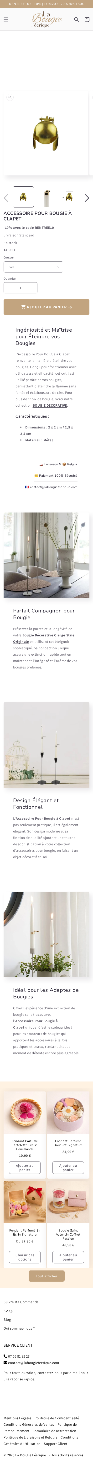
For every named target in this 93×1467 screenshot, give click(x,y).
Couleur (9, 257)
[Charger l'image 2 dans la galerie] (46, 197)
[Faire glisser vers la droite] (87, 198)
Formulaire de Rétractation (54, 1431)
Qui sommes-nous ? (19, 1328)
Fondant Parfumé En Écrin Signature (24, 1233)
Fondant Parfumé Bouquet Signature (68, 1143)
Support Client (55, 1443)
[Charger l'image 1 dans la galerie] (23, 197)
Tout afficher (46, 1276)
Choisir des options (25, 1257)
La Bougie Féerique (30, 1455)
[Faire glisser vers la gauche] (6, 198)
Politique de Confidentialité (57, 1418)
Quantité (10, 279)
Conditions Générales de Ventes (29, 1424)
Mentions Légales (17, 1418)
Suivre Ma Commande (21, 1302)
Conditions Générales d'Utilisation (41, 1440)
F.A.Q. (8, 1310)
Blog (7, 1319)
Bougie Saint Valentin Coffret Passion (68, 1235)
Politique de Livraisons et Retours (30, 1437)
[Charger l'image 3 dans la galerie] (69, 197)
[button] (6, 19)
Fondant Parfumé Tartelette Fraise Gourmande (25, 1145)
